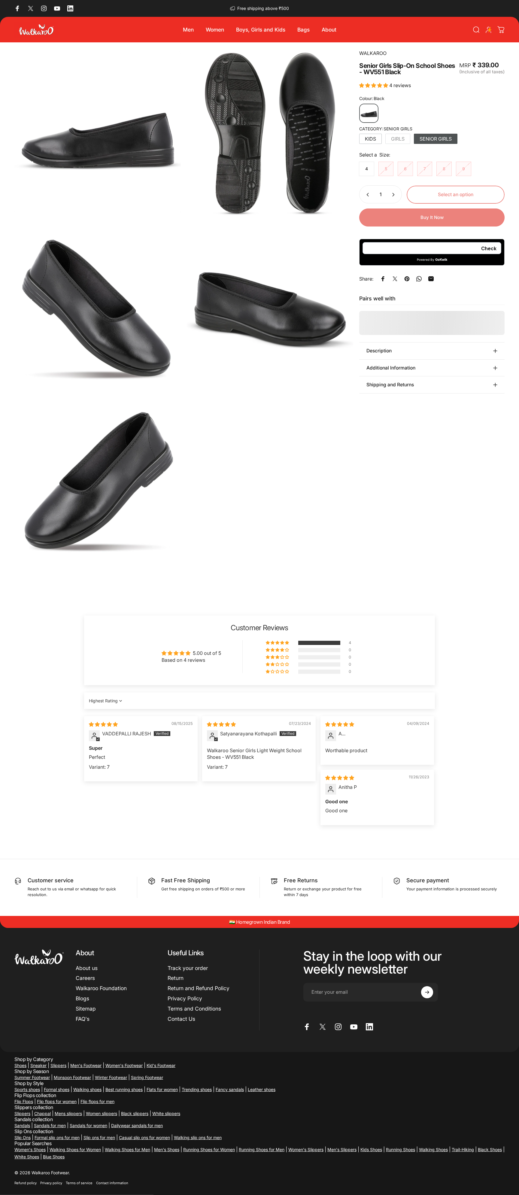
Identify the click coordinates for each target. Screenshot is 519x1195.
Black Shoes (490, 1149)
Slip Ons (22, 1137)
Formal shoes (56, 1089)
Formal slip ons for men (57, 1137)
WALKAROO (373, 53)
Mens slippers (68, 1113)
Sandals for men (50, 1125)
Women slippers (101, 1113)
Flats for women (162, 1089)
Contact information (112, 1183)
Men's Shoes (166, 1149)
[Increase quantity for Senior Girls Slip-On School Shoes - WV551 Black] (395, 194)
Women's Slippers (305, 1149)
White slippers (166, 1113)
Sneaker (38, 1065)
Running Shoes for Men (261, 1149)
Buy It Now (432, 217)
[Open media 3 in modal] (97, 305)
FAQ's (83, 1019)
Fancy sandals (230, 1089)
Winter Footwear (111, 1077)
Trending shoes (197, 1089)
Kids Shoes (371, 1149)
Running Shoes (400, 1149)
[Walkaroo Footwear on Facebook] (17, 8)
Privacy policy (51, 1183)
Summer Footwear (32, 1077)
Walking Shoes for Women (75, 1149)
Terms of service (79, 1183)
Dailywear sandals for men (137, 1125)
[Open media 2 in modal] (270, 133)
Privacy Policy (185, 998)
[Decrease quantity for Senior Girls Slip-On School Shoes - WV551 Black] (366, 194)
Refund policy (25, 1183)
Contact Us (181, 1019)
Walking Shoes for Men (127, 1149)
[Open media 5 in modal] (97, 478)
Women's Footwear (124, 1065)
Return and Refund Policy (198, 988)
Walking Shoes (433, 1149)
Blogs (82, 998)
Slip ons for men (99, 1137)
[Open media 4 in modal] (270, 305)
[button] (374, 86)
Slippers (58, 1065)
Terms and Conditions (194, 1008)
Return (176, 978)
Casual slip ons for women (144, 1137)
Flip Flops (23, 1101)
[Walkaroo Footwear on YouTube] (57, 8)
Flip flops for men (97, 1101)
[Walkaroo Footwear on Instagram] (44, 8)
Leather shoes (261, 1089)
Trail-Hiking (463, 1149)
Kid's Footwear (161, 1065)
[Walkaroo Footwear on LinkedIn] (70, 8)
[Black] (368, 113)
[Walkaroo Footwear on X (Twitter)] (31, 8)
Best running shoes (124, 1089)
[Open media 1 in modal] (97, 133)
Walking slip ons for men (198, 1137)
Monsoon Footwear (72, 1077)
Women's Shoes (30, 1149)
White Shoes (26, 1156)
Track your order (188, 968)
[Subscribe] (427, 992)
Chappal (42, 1113)
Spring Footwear (147, 1077)
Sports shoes (27, 1089)
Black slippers (134, 1113)
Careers (85, 978)
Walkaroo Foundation (101, 988)
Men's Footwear (86, 1065)
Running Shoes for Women (209, 1149)
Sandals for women (88, 1125)
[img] (103, 724)
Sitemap (86, 1008)
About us (87, 968)
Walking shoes (87, 1089)
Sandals (22, 1125)
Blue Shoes (54, 1156)
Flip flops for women (57, 1101)
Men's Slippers (342, 1149)
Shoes (20, 1065)
